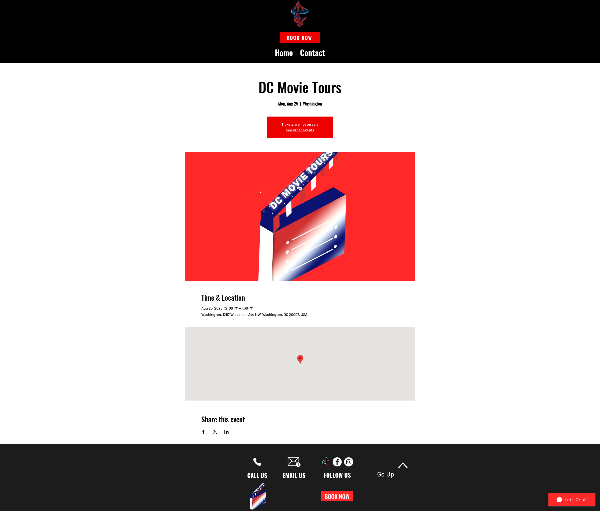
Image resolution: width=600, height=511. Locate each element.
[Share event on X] (215, 432)
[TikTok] (325, 461)
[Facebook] (337, 461)
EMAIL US (294, 475)
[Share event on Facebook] (203, 432)
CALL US (257, 475)
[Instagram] (348, 461)
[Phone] (257, 462)
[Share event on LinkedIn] (226, 432)
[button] (300, 37)
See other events (300, 130)
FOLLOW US (337, 475)
